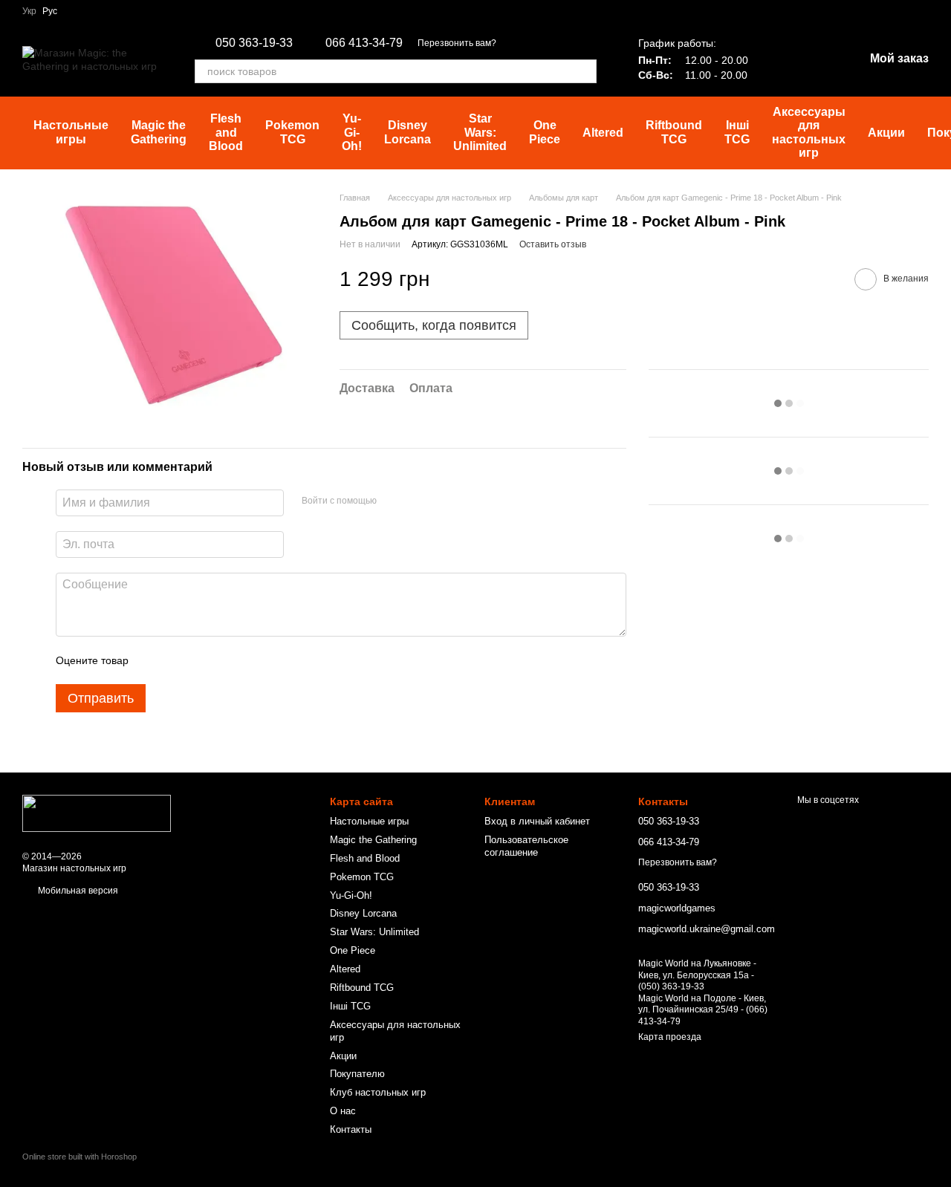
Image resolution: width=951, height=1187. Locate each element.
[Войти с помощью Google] (417, 501)
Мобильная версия (77, 890)
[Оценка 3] (200, 660)
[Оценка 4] (224, 660)
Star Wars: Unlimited (480, 132)
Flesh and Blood (226, 132)
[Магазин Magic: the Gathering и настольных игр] (96, 812)
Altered (602, 132)
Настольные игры (70, 132)
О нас (343, 1110)
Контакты (350, 1129)
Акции (886, 132)
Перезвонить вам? (457, 43)
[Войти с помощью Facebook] (393, 501)
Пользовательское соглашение (526, 846)
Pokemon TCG (292, 132)
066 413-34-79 (364, 43)
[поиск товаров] (585, 71)
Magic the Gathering (158, 132)
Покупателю (357, 1073)
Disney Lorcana (407, 132)
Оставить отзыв (552, 244)
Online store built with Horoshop (79, 1156)
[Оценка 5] (248, 660)
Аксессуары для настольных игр (808, 132)
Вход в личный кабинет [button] (537, 821)
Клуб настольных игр (378, 1092)
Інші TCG (737, 132)
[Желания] (775, 59)
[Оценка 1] (153, 660)
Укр (29, 11)
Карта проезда (669, 1037)
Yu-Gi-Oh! (352, 132)
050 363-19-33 (254, 43)
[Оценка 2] (177, 660)
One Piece (544, 132)
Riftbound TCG (674, 132)
